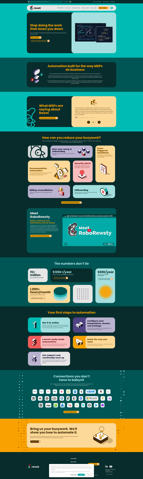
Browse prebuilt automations (70, 202)
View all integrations (70, 412)
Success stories (76, 8)
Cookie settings (109, 474)
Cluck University (97, 1)
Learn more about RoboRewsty (40, 236)
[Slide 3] (94, 122)
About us (92, 8)
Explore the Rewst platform (39, 41)
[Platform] (62, 7)
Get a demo (34, 441)
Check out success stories (47, 118)
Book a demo (103, 8)
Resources (84, 8)
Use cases (67, 8)
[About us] (95, 7)
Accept (81, 474)
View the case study (59, 278)
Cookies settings (73, 474)
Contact (113, 1)
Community (106, 1)
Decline (89, 474)
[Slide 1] (91, 122)
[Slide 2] (93, 122)
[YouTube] (110, 467)
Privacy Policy (52, 469)
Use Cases (73, 462)
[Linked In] (106, 467)
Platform (59, 8)
